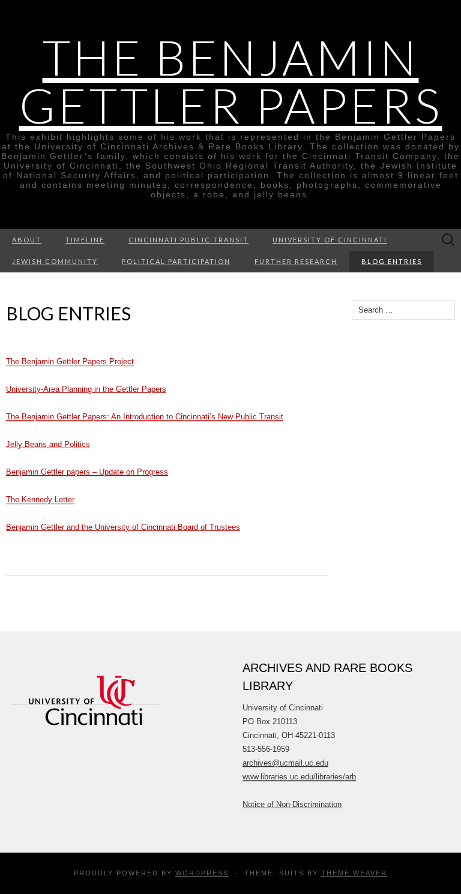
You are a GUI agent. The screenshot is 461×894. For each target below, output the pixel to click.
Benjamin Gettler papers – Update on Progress (87, 471)
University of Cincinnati (330, 240)
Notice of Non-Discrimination (292, 804)
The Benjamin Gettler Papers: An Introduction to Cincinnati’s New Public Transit (144, 416)
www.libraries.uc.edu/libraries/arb (299, 776)
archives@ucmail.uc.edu (285, 762)
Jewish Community (55, 261)
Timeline (84, 240)
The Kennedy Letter (40, 499)
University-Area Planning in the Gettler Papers (86, 389)
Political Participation (176, 261)
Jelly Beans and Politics (48, 444)
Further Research (296, 261)
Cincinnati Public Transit (188, 240)
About (26, 240)
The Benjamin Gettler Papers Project (70, 361)
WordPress (202, 873)
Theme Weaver (354, 873)
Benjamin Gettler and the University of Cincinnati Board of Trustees (123, 527)
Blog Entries (391, 261)
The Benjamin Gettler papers (230, 81)
